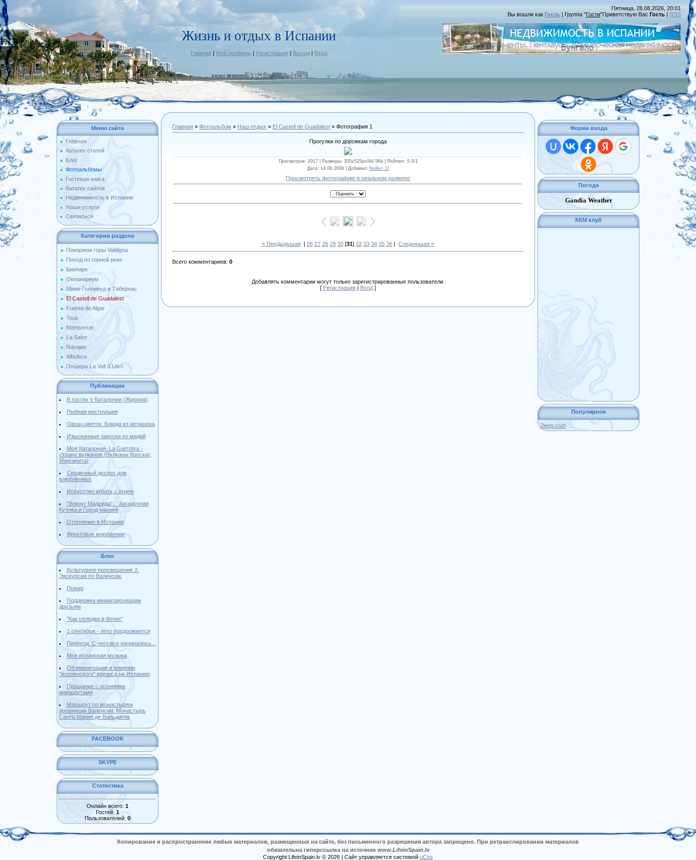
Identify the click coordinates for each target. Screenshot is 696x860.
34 (374, 244)
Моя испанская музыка (97, 655)
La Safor (76, 337)
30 (340, 244)
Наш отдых (251, 126)
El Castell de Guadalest (95, 298)
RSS (675, 14)
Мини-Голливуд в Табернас (101, 289)
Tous (72, 318)
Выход (301, 53)
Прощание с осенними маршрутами (92, 689)
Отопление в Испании (95, 522)
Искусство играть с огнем (100, 491)
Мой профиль (233, 53)
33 (366, 244)
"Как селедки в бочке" (95, 619)
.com (553, 425)
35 (382, 244)
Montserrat (79, 327)
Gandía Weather (588, 200)
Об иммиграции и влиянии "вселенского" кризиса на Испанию (104, 671)
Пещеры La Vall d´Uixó (94, 366)
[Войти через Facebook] (588, 146)
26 (310, 244)
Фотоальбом (215, 126)
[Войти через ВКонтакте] (570, 146)
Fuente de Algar (85, 308)
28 (325, 244)
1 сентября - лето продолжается (108, 631)
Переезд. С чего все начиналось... (111, 643)
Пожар (75, 588)
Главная (201, 53)
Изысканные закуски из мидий (106, 436)
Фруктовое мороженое (96, 534)
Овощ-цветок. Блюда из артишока (111, 424)
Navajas (76, 347)
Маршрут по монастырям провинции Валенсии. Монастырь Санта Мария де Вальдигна (102, 710)
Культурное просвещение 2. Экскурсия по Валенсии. (99, 573)
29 (333, 244)
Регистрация (272, 53)
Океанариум (82, 279)
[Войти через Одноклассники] (588, 164)
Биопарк (77, 269)
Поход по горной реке (94, 260)
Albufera (76, 356)
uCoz (426, 857)
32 (359, 244)
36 (389, 244)
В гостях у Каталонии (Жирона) (107, 399)
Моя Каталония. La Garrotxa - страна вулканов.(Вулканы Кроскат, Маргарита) (105, 454)
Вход (320, 53)
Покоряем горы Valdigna (97, 250)
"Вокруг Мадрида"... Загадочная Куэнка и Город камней (104, 506)
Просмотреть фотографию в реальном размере (348, 178)
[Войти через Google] (623, 146)
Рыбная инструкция (92, 412)
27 (317, 244)
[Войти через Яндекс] (605, 146)
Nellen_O (379, 168)
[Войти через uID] (553, 146)
